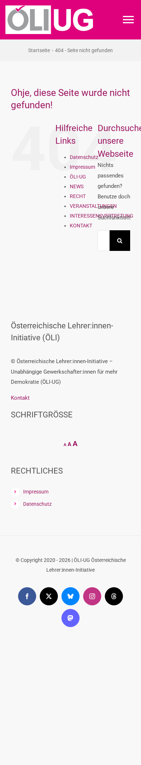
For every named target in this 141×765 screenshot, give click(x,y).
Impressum (82, 167)
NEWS (77, 186)
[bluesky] (70, 596)
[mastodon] (70, 618)
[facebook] (27, 596)
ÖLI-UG (78, 177)
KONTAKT (81, 225)
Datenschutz (84, 157)
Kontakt (20, 398)
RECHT (78, 196)
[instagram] (92, 596)
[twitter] (49, 596)
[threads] (114, 596)
